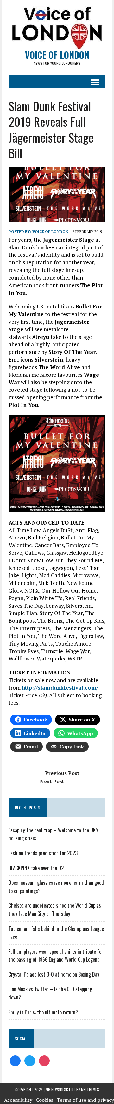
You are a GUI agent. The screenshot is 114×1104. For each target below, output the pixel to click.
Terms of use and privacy (85, 1099)
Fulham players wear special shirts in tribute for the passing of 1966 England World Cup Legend (56, 956)
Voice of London (50, 231)
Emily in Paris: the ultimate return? (43, 1012)
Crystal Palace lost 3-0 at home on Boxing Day (54, 974)
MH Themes (90, 1089)
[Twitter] (29, 1060)
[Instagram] (44, 1060)
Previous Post (62, 772)
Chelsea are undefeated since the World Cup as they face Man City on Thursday (55, 910)
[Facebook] (15, 1060)
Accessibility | (19, 1099)
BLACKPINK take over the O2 (36, 868)
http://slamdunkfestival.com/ (60, 687)
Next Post (52, 781)
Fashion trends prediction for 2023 (43, 853)
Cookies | (45, 1099)
